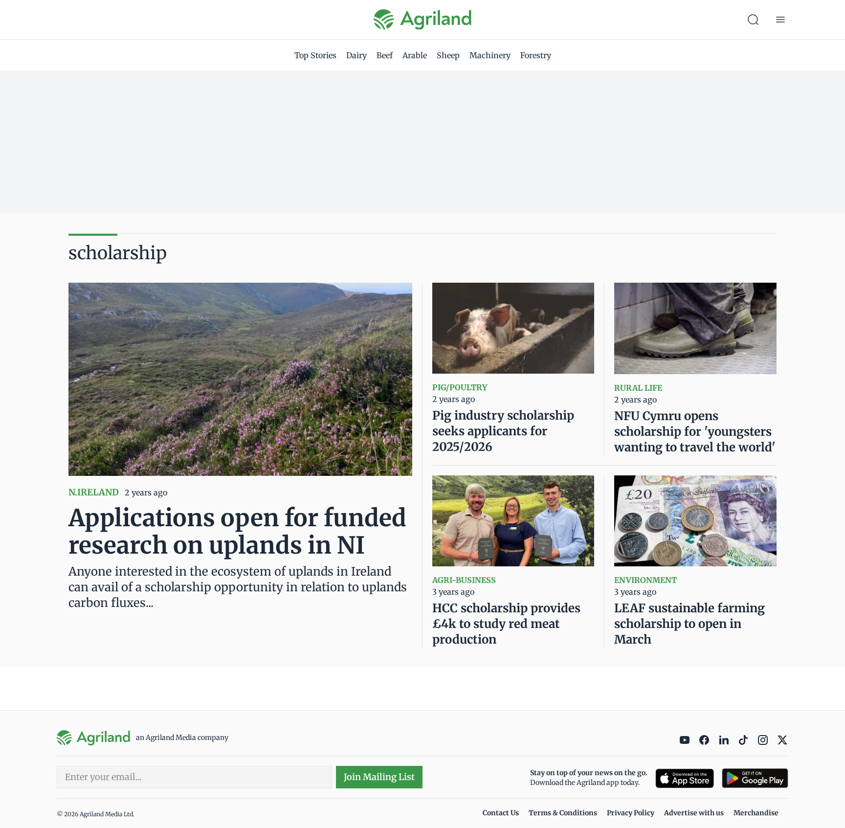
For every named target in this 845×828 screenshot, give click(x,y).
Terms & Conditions (563, 812)
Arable (414, 55)
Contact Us (501, 812)
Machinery (490, 55)
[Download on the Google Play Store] (755, 778)
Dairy (356, 55)
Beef (385, 55)
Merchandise (756, 812)
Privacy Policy (630, 812)
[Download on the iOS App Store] (684, 778)
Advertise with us (694, 812)
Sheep (448, 55)
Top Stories (315, 55)
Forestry (535, 55)
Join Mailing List (379, 777)
